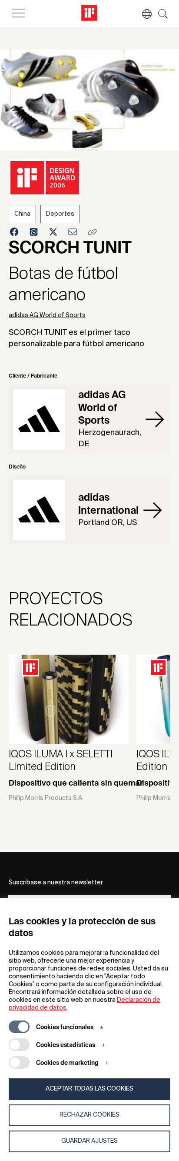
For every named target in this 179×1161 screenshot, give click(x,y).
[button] (142, 13)
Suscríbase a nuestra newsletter (56, 883)
